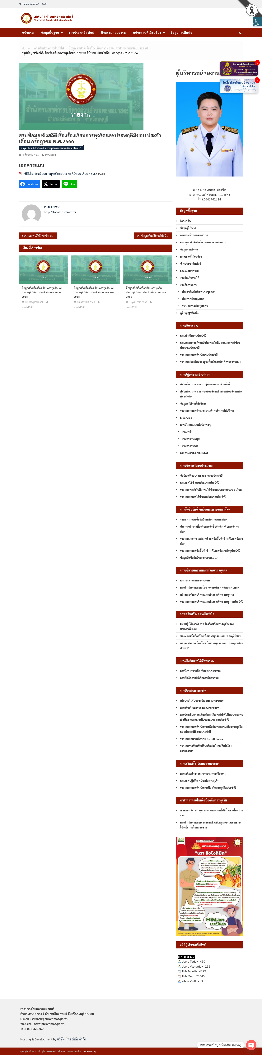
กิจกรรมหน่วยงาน (113, 32)
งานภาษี (186, 431)
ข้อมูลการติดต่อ (181, 32)
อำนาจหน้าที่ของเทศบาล (194, 235)
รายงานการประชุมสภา (195, 306)
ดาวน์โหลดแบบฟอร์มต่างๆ (195, 424)
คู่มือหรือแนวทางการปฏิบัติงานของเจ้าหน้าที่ (205, 384)
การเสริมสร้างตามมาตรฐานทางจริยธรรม (203, 773)
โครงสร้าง (185, 221)
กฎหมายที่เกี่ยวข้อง (191, 256)
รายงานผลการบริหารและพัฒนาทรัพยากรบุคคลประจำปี (211, 601)
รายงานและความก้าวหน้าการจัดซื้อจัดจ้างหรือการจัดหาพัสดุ (211, 541)
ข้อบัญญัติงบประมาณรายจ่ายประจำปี (201, 475)
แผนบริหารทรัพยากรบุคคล (195, 580)
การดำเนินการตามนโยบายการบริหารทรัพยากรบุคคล (209, 587)
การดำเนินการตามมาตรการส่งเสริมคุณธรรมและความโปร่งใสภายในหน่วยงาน (210, 825)
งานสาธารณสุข (191, 438)
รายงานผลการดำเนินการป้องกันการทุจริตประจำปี (208, 787)
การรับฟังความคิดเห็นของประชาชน (200, 670)
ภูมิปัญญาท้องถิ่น (189, 313)
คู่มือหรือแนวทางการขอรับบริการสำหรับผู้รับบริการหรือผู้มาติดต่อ (211, 394)
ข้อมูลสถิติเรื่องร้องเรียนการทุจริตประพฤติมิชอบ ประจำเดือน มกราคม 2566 (146, 292)
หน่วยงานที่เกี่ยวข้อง (147, 32)
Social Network (189, 270)
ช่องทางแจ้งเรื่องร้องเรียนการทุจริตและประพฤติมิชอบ (210, 636)
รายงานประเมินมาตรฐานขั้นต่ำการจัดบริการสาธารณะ (210, 362)
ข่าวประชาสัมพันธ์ (81, 32)
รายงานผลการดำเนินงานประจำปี (199, 354)
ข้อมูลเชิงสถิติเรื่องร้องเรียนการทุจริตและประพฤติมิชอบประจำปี (51, 147)
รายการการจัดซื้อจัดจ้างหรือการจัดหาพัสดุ (203, 519)
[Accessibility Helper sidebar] (257, 21)
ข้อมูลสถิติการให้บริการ (193, 403)
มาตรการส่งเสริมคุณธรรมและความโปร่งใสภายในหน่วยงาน (211, 813)
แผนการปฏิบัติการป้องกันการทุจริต (199, 780)
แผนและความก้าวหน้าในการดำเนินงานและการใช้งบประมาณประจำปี (210, 345)
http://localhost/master (60, 212)
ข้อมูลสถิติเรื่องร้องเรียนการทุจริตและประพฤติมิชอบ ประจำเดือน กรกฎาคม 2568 (42, 292)
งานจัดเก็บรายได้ (189, 277)
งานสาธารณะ (190, 445)
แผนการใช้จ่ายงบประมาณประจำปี (199, 482)
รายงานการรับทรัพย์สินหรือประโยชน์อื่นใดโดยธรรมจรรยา (206, 748)
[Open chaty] (251, 1045)
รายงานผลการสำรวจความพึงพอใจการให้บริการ (207, 410)
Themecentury (88, 1051)
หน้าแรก (28, 32)
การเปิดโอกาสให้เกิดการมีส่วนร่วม (199, 678)
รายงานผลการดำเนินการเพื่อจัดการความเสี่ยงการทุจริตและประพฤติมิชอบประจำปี (211, 729)
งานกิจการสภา (188, 285)
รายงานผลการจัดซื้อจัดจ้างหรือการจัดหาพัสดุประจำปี (210, 550)
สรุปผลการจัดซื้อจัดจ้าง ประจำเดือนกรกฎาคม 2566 (40, 235)
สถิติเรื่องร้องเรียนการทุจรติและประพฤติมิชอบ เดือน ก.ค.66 (60, 174)
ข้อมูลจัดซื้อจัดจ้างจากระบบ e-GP (199, 557)
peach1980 (51, 154)
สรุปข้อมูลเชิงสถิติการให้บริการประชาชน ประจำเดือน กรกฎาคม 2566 (154, 235)
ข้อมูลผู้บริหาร (188, 228)
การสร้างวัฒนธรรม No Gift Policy (199, 707)
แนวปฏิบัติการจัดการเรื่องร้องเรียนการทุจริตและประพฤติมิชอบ (207, 626)
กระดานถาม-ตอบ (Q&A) (194, 453)
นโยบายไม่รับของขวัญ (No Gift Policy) (202, 700)
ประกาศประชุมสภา (193, 298)
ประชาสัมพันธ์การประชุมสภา (198, 291)
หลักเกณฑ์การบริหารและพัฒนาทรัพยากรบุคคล (207, 594)
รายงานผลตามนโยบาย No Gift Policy (201, 739)
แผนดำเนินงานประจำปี (193, 335)
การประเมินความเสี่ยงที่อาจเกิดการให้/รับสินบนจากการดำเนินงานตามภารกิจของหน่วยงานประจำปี (211, 717)
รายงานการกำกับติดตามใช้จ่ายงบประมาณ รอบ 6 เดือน (211, 489)
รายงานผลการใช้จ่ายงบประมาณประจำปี (203, 496)
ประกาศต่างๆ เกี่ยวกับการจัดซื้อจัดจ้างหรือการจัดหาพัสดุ (209, 529)
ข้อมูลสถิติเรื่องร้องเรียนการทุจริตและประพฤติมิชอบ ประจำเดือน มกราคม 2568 (94, 292)
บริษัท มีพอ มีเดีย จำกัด (71, 1039)
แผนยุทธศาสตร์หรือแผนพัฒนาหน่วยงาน (203, 242)
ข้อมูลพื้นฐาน (50, 32)
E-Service (186, 417)
